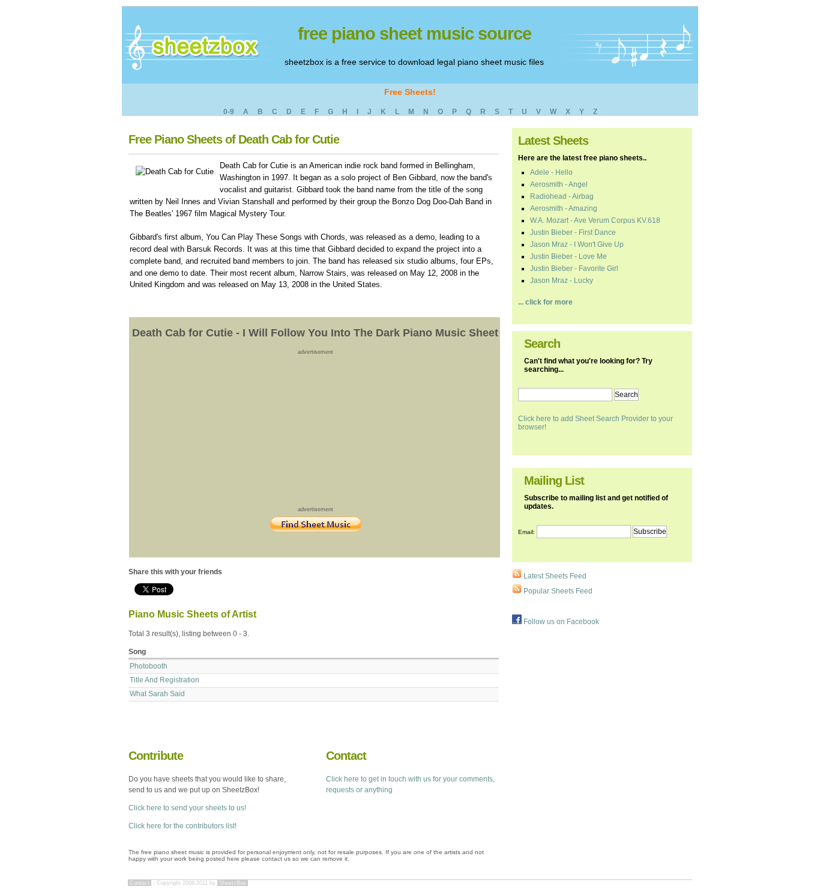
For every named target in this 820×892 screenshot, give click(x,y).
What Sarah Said (157, 694)
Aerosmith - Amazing (563, 208)
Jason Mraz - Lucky (561, 280)
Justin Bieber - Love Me (568, 256)
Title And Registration (164, 680)
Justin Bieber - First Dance (573, 232)
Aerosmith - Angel (559, 184)
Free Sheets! (410, 92)
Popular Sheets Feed (557, 591)
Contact (139, 883)
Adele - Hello (551, 172)
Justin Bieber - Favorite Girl (574, 268)
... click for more (545, 302)
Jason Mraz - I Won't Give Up (577, 244)
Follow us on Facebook (560, 621)
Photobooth (148, 666)
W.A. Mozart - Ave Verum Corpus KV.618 (595, 220)
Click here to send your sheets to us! (187, 808)
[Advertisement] (316, 430)
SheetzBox (232, 883)
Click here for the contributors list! (182, 826)
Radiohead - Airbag (562, 196)
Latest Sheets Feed (554, 576)
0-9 (228, 112)
